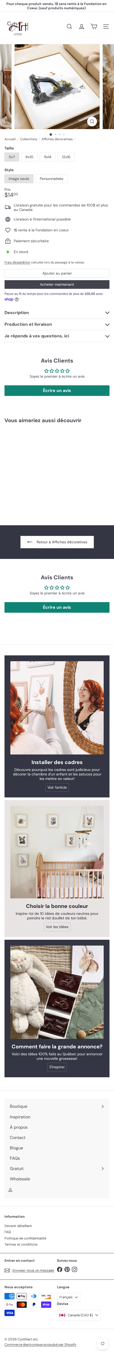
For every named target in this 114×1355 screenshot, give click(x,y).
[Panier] (94, 26)
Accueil (10, 139)
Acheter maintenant (57, 284)
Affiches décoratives (57, 139)
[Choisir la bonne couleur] (57, 852)
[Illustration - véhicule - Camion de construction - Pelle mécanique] (37, 471)
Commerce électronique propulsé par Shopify (40, 1344)
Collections (28, 139)
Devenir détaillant (18, 1226)
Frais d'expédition (17, 262)
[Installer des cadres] (57, 707)
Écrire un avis (57, 390)
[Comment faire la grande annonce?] (57, 992)
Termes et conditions (21, 1244)
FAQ (8, 1232)
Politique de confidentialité (25, 1238)
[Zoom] (92, 121)
